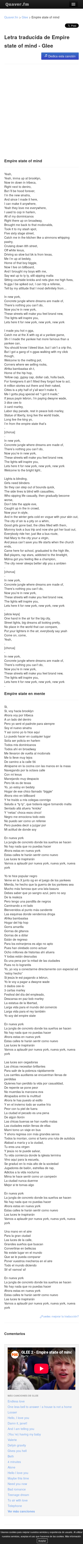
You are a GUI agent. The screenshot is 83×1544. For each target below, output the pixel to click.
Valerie (12, 1440)
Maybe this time (18, 1478)
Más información (73, 1536)
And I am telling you (21, 1429)
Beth (11, 1456)
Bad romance (17, 1489)
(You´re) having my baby (24, 1434)
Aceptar (42, 1540)
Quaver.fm (17, 4)
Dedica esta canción (61, 56)
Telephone (15, 1506)
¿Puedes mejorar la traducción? (59, 1316)
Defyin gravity (17, 1445)
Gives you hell (17, 1451)
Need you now (17, 1484)
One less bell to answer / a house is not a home (40, 1407)
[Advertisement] (41, 110)
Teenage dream (18, 1495)
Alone (11, 1467)
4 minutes (14, 1462)
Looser (12, 1412)
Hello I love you (18, 1473)
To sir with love (18, 1500)
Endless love (16, 1401)
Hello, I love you (18, 1418)
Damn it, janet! (17, 1423)
